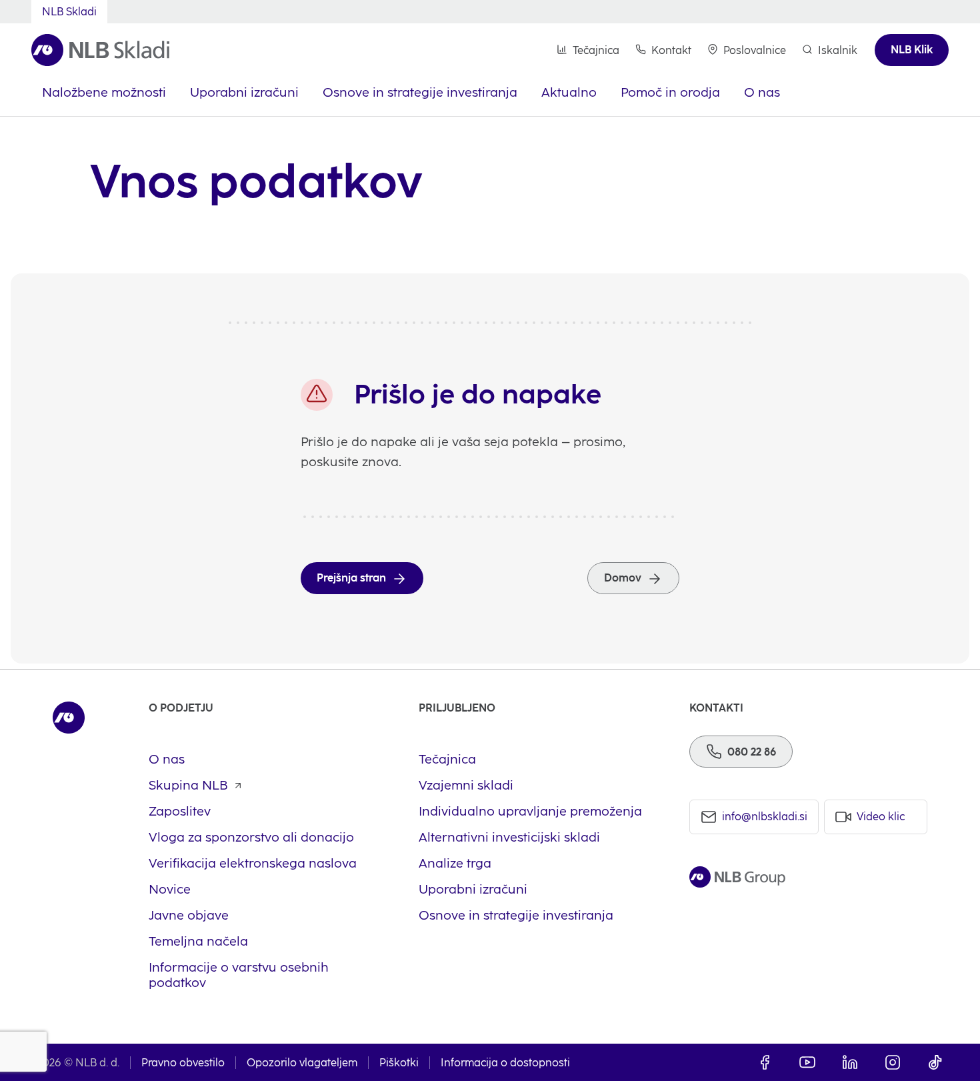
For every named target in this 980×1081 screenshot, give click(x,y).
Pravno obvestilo (183, 1062)
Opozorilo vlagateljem (302, 1062)
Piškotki (399, 1062)
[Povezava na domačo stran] (100, 50)
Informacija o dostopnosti (505, 1062)
